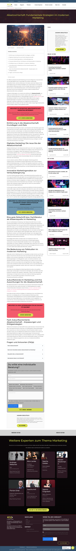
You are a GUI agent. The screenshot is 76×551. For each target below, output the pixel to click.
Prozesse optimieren (37, 386)
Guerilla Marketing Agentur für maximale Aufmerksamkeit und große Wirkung (58, 150)
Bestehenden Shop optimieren (26, 384)
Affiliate (59, 470)
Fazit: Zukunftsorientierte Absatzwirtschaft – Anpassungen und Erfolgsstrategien (23, 69)
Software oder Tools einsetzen (15, 388)
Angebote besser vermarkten (15, 386)
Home (15, 4)
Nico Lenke (31, 461)
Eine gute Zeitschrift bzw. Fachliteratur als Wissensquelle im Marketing (25, 61)
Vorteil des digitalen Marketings (24, 154)
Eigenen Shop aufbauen (14, 384)
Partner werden (48, 4)
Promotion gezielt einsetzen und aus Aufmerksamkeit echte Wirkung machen (57, 89)
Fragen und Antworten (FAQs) (15, 72)
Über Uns (57, 4)
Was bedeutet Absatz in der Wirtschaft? (16, 358)
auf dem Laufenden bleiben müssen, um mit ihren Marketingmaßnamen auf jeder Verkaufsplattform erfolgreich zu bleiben (24, 289)
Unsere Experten (38, 4)
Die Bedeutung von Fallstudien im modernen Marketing (21, 63)
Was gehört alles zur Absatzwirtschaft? (16, 354)
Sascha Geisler (45, 462)
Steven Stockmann (62, 462)
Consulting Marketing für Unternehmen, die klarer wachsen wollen (57, 69)
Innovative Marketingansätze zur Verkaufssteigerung (21, 59)
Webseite (48, 501)
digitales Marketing (37, 96)
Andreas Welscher (13, 463)
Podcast (19, 498)
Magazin (22, 4)
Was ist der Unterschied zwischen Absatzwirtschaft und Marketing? (21, 349)
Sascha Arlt (31, 489)
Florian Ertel (14, 491)
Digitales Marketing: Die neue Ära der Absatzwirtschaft (21, 57)
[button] (42, 51)
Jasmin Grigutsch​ (46, 490)
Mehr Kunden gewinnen (27, 386)
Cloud (28, 496)
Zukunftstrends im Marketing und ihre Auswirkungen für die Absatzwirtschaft (22, 66)
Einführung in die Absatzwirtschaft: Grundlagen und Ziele (22, 55)
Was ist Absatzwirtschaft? (13, 345)
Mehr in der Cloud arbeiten (28, 388)
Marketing (12, 8)
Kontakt (64, 4)
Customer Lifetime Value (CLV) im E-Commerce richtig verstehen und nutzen (57, 109)
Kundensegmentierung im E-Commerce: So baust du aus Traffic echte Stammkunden (57, 130)
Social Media (17, 472)
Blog (11, 471)
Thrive (43, 501)
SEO (28, 497)
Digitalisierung (30, 469)
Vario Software (32, 497)
